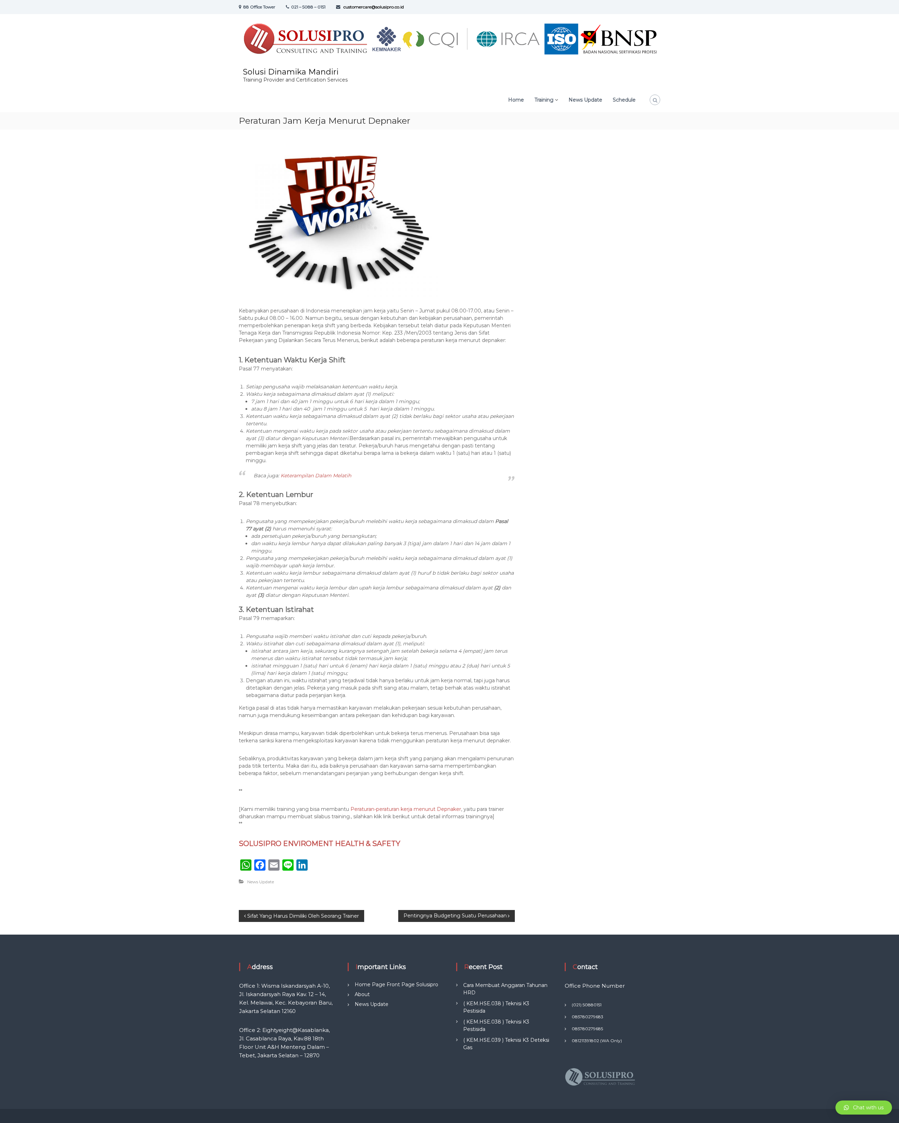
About (362, 994)
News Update (260, 881)
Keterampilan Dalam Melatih (315, 475)
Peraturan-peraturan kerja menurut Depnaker (405, 809)
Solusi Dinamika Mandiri (291, 72)
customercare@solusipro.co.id (373, 6)
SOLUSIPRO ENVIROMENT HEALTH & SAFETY (319, 843)
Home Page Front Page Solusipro (396, 984)
